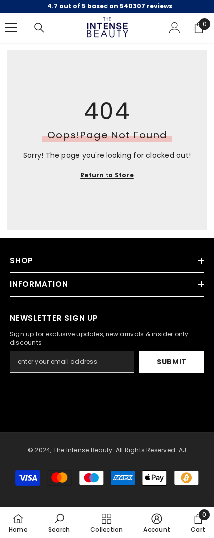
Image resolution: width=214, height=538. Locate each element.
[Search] (39, 28)
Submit (172, 362)
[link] (59, 522)
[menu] (11, 28)
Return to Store (107, 175)
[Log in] (174, 27)
